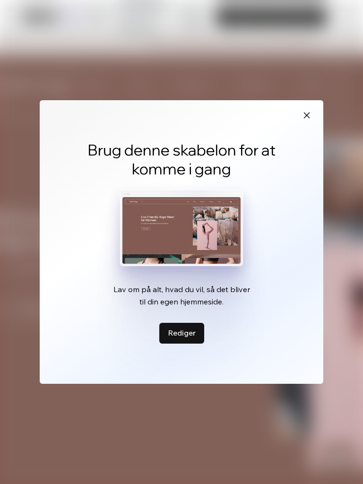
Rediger (182, 332)
